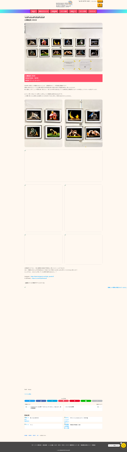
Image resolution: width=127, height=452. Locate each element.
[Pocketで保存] (63, 401)
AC (26, 16)
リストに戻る (27, 394)
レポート (31, 16)
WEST (36, 16)
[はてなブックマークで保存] (52, 401)
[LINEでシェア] (86, 401)
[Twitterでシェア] (29, 401)
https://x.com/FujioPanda (39, 278)
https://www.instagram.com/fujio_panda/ (42, 276)
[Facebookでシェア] (41, 401)
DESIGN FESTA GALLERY (65, 450)
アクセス (100, 1)
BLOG (42, 16)
